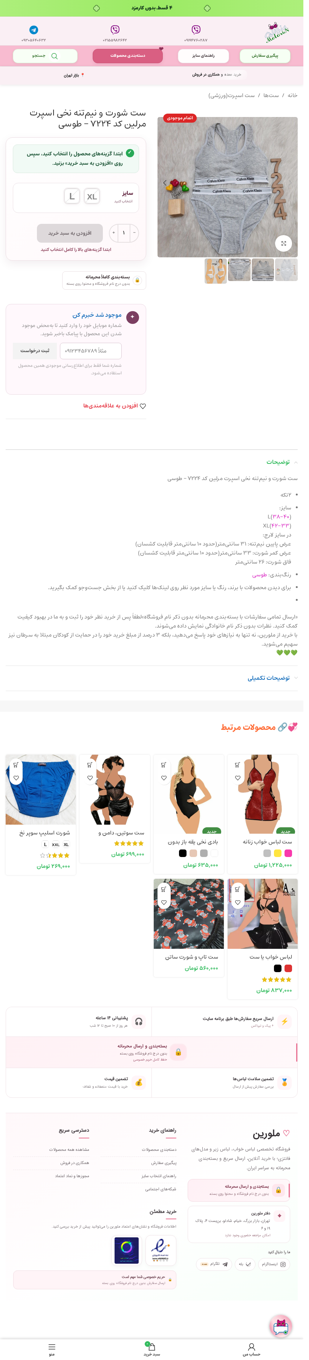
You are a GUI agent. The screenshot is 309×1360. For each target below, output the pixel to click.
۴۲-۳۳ (280, 526)
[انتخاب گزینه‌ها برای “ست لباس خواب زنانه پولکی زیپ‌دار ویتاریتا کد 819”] (238, 765)
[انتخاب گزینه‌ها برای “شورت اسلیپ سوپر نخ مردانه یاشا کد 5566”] (16, 765)
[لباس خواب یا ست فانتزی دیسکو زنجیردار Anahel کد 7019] (263, 914)
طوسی (259, 575)
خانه (293, 95)
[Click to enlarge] (283, 243)
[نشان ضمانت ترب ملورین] (126, 1250)
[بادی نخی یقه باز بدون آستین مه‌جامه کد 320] (189, 790)
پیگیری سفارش (265, 56)
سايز (127, 193)
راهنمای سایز (203, 56)
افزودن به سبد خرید (70, 233)
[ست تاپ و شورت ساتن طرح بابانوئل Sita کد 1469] (189, 914)
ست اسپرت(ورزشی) (231, 95)
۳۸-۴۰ (280, 517)
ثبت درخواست (34, 351)
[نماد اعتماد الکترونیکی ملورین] (160, 1250)
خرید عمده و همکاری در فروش (216, 74)
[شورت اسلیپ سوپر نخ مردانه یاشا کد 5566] (41, 790)
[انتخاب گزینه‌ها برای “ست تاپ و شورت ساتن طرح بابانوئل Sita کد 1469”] (164, 889)
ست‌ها (271, 95)
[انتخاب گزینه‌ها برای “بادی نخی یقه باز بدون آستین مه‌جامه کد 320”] (164, 765)
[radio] (92, 196)
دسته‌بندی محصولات (127, 56)
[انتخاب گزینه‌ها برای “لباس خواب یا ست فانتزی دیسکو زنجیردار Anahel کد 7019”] (238, 889)
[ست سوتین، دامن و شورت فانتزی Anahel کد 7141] (115, 790)
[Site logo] (277, 31)
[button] (290, 182)
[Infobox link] (196, 31)
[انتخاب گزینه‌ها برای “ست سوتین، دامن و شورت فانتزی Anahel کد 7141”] (89, 765)
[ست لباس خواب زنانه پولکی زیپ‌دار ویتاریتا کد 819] (263, 790)
